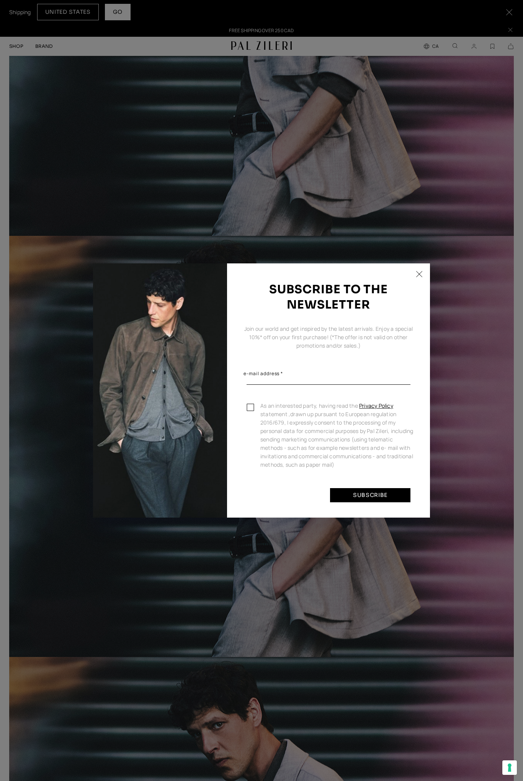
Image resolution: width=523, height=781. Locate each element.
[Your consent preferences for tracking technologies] (509, 767)
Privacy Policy (376, 405)
